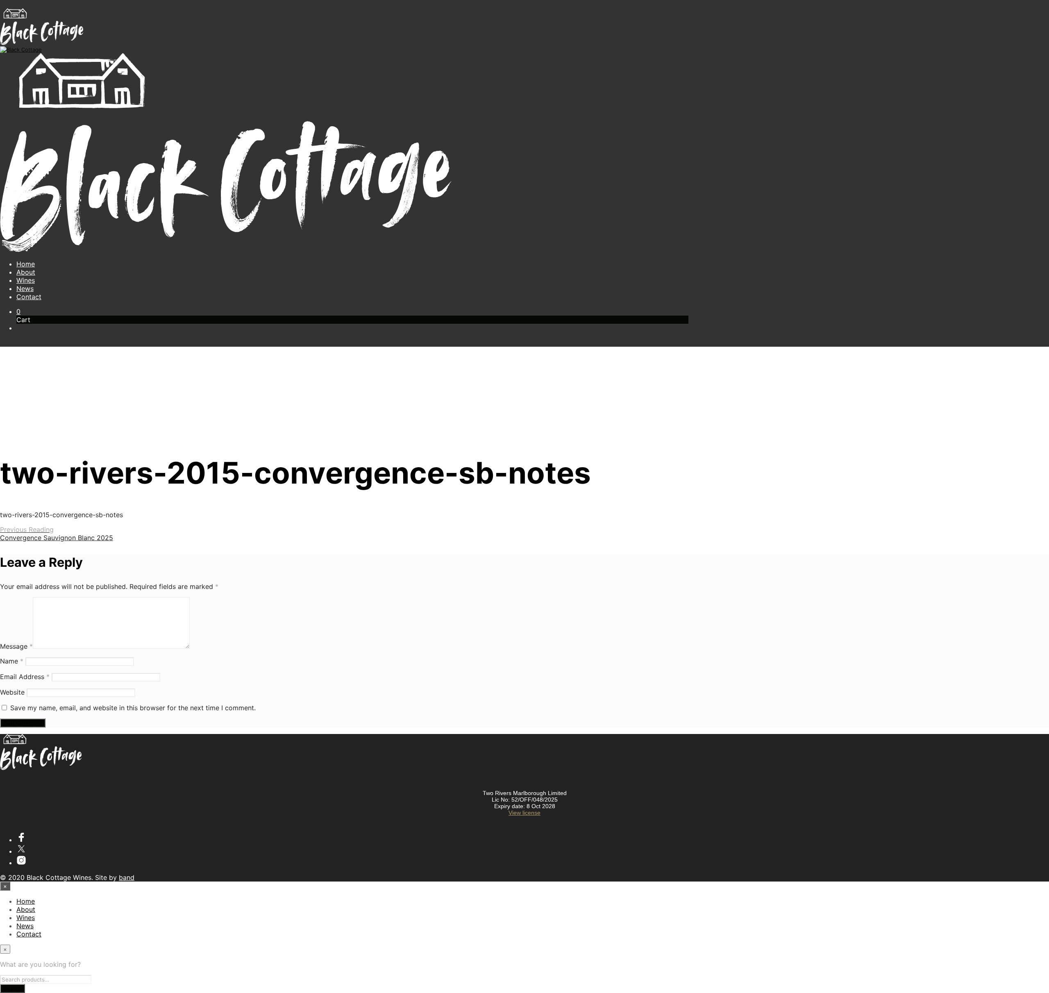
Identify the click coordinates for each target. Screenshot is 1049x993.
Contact (28, 297)
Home (25, 264)
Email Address (25, 677)
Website (12, 692)
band (126, 877)
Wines (25, 280)
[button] (18, 311)
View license (524, 812)
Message (16, 646)
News (25, 288)
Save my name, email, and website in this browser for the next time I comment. (133, 708)
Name (11, 661)
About (25, 272)
